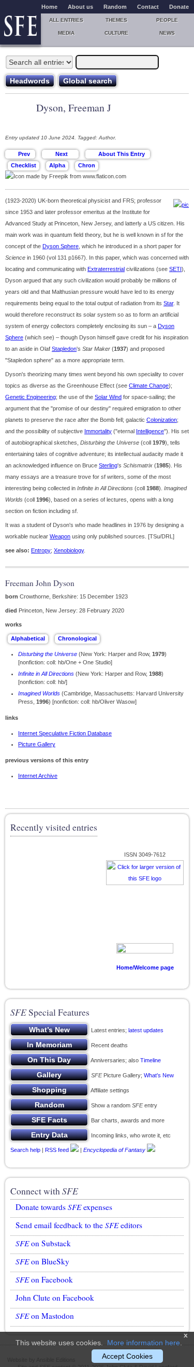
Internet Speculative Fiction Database (65, 733)
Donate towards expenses (64, 1207)
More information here (143, 1342)
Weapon (60, 536)
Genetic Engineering (30, 397)
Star (168, 303)
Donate (179, 7)
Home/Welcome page (145, 967)
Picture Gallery (36, 744)
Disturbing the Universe (47, 654)
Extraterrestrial (106, 269)
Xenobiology (69, 550)
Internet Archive (37, 776)
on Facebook (44, 1279)
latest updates (145, 1030)
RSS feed (57, 1149)
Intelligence (150, 431)
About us (80, 7)
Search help (25, 1149)
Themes (116, 20)
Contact (148, 7)
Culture (116, 33)
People (167, 20)
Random (115, 7)
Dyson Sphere (60, 246)
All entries (66, 20)
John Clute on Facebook (55, 1297)
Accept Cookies (127, 1356)
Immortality (98, 431)
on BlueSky (42, 1261)
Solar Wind (108, 397)
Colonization (161, 420)
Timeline (150, 1060)
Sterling (108, 465)
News (167, 33)
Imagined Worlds (39, 693)
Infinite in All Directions (46, 674)
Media (66, 33)
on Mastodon (45, 1316)
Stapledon (64, 349)
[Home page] (20, 29)
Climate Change (149, 385)
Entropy (41, 550)
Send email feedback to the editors (79, 1225)
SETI (175, 269)
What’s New (159, 1075)
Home (49, 7)
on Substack (43, 1243)
